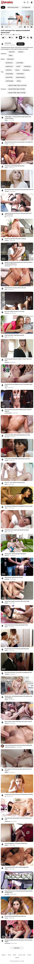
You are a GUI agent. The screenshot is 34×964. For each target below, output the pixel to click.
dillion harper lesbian (13, 7)
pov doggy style (26, 7)
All (3, 7)
